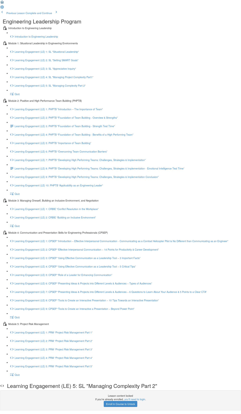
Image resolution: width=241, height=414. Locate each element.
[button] (2, 3)
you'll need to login (134, 399)
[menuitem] (2, 8)
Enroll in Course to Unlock (120, 404)
